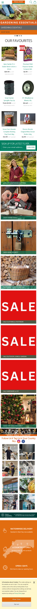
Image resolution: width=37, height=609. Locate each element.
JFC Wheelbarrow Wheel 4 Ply (27, 99)
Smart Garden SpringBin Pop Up (9, 99)
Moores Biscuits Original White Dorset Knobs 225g (28, 132)
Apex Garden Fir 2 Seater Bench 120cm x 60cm (9, 66)
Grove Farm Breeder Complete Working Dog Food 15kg (9, 132)
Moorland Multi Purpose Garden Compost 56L (28, 66)
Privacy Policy (18, 593)
